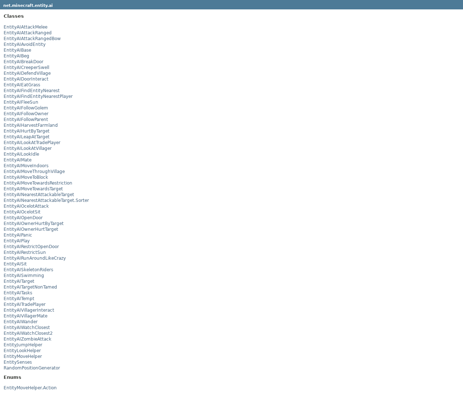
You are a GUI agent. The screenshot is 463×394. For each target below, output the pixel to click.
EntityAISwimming (24, 275)
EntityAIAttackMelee (25, 27)
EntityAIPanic (18, 235)
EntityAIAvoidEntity (25, 44)
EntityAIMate (17, 160)
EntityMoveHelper (23, 356)
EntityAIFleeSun (21, 102)
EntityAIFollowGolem (26, 108)
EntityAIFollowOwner (26, 113)
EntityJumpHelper (23, 344)
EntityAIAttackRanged (28, 32)
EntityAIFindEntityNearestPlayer (38, 96)
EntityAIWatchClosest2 (28, 333)
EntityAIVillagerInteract (29, 310)
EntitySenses (18, 362)
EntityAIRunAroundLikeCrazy (35, 258)
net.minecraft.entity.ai (28, 5)
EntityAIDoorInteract (26, 79)
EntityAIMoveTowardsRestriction (38, 183)
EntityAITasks (18, 292)
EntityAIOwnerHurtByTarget (34, 223)
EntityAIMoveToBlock (26, 177)
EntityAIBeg (16, 56)
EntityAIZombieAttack (27, 339)
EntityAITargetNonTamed (30, 287)
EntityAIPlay (17, 240)
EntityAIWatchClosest (27, 327)
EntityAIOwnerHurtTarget (31, 229)
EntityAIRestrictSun (25, 252)
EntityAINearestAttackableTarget (39, 194)
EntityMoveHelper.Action (30, 387)
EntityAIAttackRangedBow (32, 38)
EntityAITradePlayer (25, 304)
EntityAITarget (19, 281)
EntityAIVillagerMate (25, 316)
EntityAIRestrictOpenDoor (31, 246)
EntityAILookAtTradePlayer (32, 142)
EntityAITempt (19, 298)
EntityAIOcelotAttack (26, 206)
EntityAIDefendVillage (27, 73)
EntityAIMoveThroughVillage (34, 171)
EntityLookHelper (22, 350)
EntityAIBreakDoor (23, 61)
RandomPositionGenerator (32, 368)
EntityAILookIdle (21, 154)
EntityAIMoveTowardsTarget (33, 188)
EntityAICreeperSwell (26, 67)
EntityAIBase (17, 50)
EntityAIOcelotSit (22, 212)
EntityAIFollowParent (26, 119)
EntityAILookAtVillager (28, 148)
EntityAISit (15, 264)
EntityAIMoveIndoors (26, 165)
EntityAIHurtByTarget (27, 131)
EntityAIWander (21, 321)
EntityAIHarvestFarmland (31, 125)
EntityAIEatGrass (22, 84)
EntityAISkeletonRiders (28, 269)
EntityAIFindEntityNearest (32, 90)
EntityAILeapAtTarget (27, 136)
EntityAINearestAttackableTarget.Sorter (46, 200)
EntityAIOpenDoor (23, 217)
